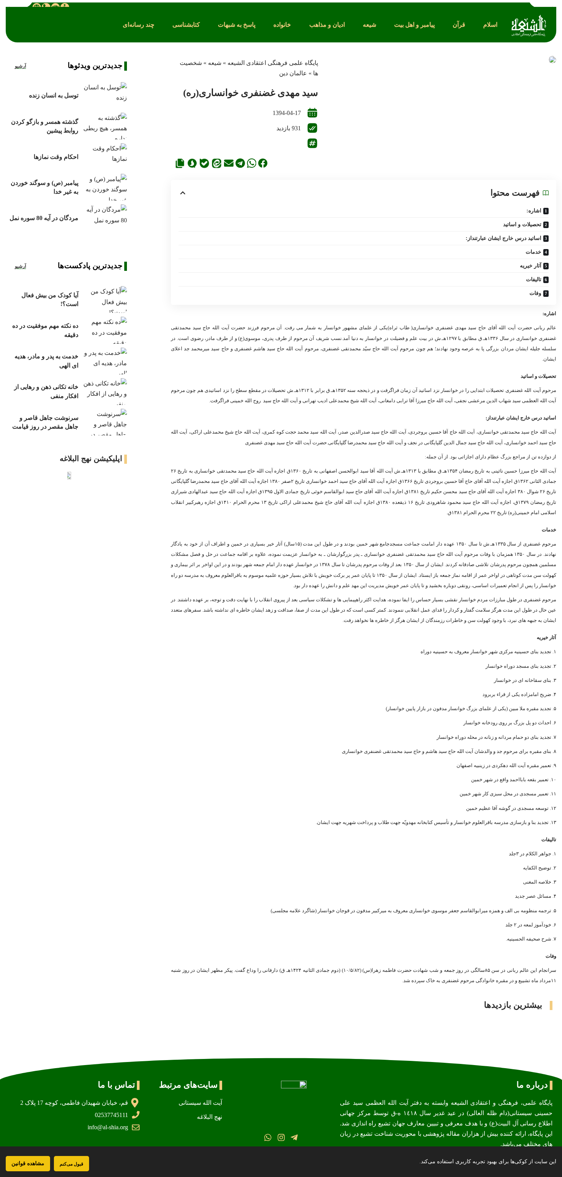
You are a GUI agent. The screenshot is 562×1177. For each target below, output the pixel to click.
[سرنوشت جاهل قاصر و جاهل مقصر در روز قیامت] (104, 422)
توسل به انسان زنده (53, 95)
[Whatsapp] (267, 1137)
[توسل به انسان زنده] (104, 95)
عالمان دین (293, 73)
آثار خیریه (530, 266)
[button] (490, 25)
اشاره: (533, 211)
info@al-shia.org (108, 1127)
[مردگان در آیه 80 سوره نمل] (104, 217)
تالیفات (533, 279)
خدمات (533, 252)
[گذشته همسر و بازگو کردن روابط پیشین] (104, 126)
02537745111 (111, 1115)
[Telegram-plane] (294, 1137)
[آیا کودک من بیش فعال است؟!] (104, 299)
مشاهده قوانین (27, 1163)
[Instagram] (280, 1137)
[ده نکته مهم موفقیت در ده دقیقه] (104, 330)
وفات (535, 293)
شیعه (214, 63)
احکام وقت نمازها (56, 157)
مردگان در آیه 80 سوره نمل (44, 218)
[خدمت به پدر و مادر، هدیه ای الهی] (104, 361)
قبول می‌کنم (71, 1164)
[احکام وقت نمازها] (104, 156)
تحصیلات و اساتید (522, 224)
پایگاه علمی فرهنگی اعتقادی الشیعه (272, 63)
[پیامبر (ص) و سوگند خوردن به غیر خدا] (104, 187)
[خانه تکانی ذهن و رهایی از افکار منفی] (104, 391)
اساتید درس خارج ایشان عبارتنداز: (503, 238)
